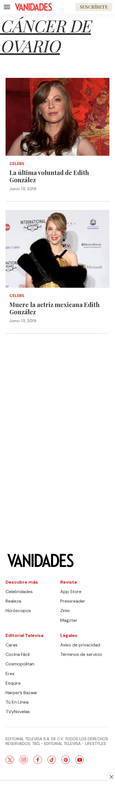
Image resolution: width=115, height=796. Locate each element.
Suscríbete (94, 7)
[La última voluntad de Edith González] (57, 117)
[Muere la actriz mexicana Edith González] (57, 249)
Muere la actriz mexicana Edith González (54, 308)
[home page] (33, 7)
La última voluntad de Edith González (49, 176)
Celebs (16, 163)
